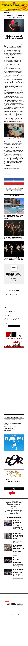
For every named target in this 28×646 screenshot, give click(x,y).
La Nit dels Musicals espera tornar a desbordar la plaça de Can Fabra (18, 572)
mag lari (21, 188)
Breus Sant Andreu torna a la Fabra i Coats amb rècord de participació (18, 547)
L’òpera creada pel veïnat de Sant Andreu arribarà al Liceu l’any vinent (17, 560)
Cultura (16, 39)
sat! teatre (18, 190)
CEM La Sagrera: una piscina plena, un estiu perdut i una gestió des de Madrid (13, 216)
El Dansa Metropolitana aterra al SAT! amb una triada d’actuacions (13, 238)
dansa (10, 188)
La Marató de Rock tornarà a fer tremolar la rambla (13, 417)
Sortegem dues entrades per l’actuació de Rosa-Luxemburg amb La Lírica (12, 427)
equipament (15, 188)
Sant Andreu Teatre (10, 190)
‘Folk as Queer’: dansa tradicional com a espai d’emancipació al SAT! (13, 258)
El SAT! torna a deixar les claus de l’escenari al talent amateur (18, 536)
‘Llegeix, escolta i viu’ (7, 430)
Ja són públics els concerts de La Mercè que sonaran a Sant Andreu (18, 523)
